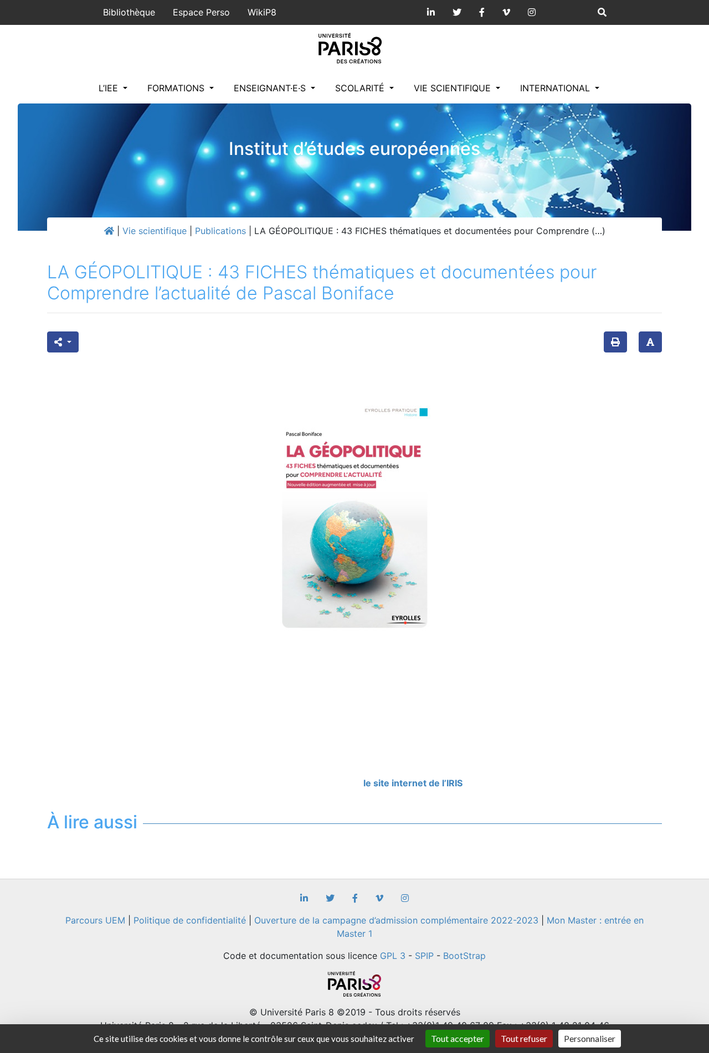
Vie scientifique (454, 88)
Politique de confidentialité (189, 920)
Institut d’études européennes (354, 148)
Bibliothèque (129, 12)
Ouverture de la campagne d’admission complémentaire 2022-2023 (396, 920)
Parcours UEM (95, 920)
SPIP (424, 955)
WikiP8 (262, 12)
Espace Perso (201, 12)
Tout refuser (524, 1038)
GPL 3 (392, 955)
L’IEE (110, 88)
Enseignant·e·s (271, 88)
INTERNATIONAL (556, 88)
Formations (177, 88)
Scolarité (361, 88)
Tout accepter (457, 1038)
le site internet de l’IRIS (413, 783)
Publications (220, 230)
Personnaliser (589, 1038)
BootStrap (464, 955)
